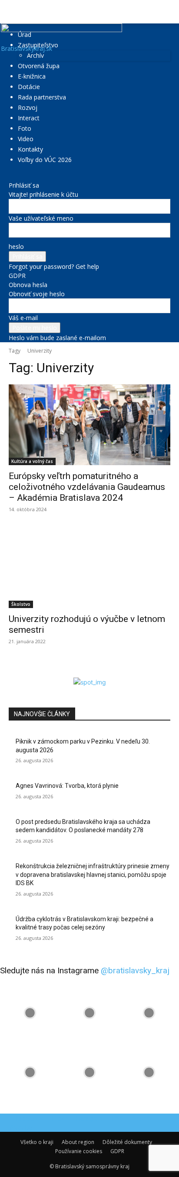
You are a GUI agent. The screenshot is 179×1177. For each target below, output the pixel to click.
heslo (16, 246)
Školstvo (20, 604)
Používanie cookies (78, 1151)
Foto (24, 128)
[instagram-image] (30, 1012)
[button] (15, 11)
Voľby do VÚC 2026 (45, 159)
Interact (29, 118)
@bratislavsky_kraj (135, 970)
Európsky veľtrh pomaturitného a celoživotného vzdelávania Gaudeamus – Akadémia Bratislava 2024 (87, 487)
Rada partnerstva (42, 97)
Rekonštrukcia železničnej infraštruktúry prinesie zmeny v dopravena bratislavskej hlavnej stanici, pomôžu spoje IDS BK (92, 874)
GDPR (17, 275)
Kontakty (30, 149)
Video (25, 139)
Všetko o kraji (36, 1142)
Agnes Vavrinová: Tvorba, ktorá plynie (67, 785)
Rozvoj (27, 107)
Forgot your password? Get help (54, 266)
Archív (35, 55)
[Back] (11, 176)
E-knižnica (32, 76)
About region (78, 1142)
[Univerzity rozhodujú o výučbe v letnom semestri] (89, 567)
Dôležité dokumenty (127, 1142)
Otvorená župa (39, 66)
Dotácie (29, 87)
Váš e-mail (23, 318)
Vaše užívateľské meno (41, 218)
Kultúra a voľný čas (32, 461)
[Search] (167, 11)
